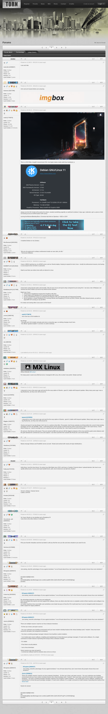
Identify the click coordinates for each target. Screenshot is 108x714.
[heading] (62, 70)
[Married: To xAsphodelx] (12, 285)
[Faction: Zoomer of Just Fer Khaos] (4, 390)
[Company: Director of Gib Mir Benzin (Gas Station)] (12, 590)
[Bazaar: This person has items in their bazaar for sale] (4, 338)
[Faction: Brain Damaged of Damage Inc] (4, 491)
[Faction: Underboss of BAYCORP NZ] (14, 261)
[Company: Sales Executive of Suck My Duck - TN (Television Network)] (16, 614)
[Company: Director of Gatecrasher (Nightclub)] (14, 86)
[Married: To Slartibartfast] (12, 335)
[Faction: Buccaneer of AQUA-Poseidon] (16, 361)
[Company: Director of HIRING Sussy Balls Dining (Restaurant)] (16, 110)
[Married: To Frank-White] (9, 590)
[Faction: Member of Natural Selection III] (4, 617)
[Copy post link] (103, 62)
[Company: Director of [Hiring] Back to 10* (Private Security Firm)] (16, 488)
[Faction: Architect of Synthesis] (16, 86)
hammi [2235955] (27, 417)
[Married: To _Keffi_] (14, 388)
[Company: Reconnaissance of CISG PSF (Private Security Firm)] (14, 285)
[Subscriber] (9, 285)
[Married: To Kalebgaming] (9, 515)
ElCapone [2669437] (28, 593)
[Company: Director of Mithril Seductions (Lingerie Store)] (14, 361)
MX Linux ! (33, 372)
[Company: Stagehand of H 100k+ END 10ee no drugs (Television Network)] (16, 540)
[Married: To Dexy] (14, 414)
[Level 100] (7, 110)
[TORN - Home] (12, 4)
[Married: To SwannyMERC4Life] (9, 261)
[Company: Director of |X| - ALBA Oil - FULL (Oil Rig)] (16, 388)
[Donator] (9, 86)
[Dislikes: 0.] (102, 59)
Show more (25, 681)
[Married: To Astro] (14, 110)
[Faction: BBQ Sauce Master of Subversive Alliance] (4, 543)
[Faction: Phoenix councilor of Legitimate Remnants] (4, 113)
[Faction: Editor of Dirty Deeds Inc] (16, 335)
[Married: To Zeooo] (9, 566)
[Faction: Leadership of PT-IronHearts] (4, 417)
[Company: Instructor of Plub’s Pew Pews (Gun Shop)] (16, 414)
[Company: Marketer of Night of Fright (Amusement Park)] (14, 335)
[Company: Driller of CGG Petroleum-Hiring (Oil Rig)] (12, 261)
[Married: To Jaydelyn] (9, 441)
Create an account (89, 4)
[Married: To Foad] (14, 614)
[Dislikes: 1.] (102, 536)
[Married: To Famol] (14, 488)
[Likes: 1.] (93, 59)
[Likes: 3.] (93, 610)
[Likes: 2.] (93, 281)
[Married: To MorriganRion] (12, 86)
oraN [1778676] (26, 314)
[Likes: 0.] (93, 307)
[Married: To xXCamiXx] (14, 540)
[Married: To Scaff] (9, 465)
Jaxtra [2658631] (27, 673)
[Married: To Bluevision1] (12, 361)
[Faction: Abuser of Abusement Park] (16, 285)
